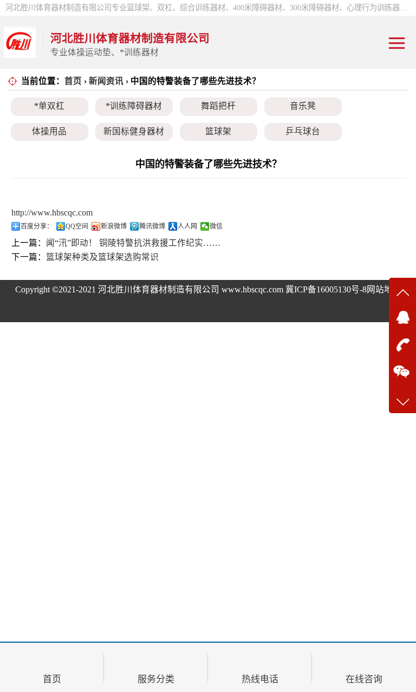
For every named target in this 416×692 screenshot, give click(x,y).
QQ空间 (77, 226)
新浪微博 (114, 226)
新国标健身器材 (133, 131)
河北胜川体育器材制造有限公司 (158, 289)
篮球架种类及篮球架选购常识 (102, 257)
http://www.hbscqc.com (52, 212)
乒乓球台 (302, 131)
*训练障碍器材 (134, 105)
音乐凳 (303, 105)
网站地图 (384, 289)
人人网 (187, 226)
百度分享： (37, 226)
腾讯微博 (152, 226)
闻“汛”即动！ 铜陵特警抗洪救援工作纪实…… (133, 242)
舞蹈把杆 (218, 105)
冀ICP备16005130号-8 (326, 289)
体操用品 (49, 131)
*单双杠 (49, 105)
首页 (73, 81)
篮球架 (218, 131)
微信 (216, 226)
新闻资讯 (106, 81)
